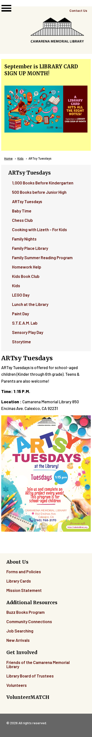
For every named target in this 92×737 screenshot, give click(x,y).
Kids (20, 158)
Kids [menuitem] (16, 285)
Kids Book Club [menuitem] (25, 276)
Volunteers (16, 685)
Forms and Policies (23, 571)
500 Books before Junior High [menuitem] (39, 192)
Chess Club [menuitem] (22, 220)
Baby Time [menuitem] (21, 210)
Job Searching (19, 630)
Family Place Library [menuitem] (30, 248)
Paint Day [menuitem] (20, 313)
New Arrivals (18, 640)
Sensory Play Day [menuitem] (27, 332)
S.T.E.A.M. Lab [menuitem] (25, 322)
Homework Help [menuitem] (26, 266)
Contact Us (78, 10)
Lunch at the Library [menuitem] (30, 304)
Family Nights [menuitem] (24, 238)
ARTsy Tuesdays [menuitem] (27, 201)
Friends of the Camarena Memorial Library (38, 664)
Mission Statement (24, 590)
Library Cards (18, 580)
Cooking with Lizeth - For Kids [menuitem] (39, 229)
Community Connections (29, 621)
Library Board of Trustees (30, 675)
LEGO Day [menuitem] (20, 294)
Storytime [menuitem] (21, 341)
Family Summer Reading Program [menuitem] (42, 257)
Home (8, 158)
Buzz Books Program (25, 612)
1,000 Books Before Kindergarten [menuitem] (42, 182)
